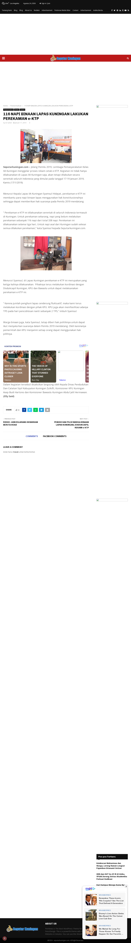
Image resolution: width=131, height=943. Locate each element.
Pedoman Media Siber (62, 10)
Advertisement (47, 10)
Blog (15, 10)
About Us (28, 10)
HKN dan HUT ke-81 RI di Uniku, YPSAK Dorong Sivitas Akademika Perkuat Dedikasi (111, 876)
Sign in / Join (45, 3)
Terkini (22, 110)
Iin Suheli (9, 123)
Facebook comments (54, 436)
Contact (75, 10)
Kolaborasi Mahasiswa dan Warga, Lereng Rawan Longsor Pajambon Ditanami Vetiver (110, 865)
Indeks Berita (98, 10)
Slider (17, 110)
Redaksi (37, 10)
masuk (16, 452)
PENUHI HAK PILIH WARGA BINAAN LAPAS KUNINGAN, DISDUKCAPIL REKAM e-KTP (71, 425)
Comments (32, 436)
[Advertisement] (65, 34)
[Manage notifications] (5, 938)
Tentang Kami (7, 10)
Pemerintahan (8, 110)
